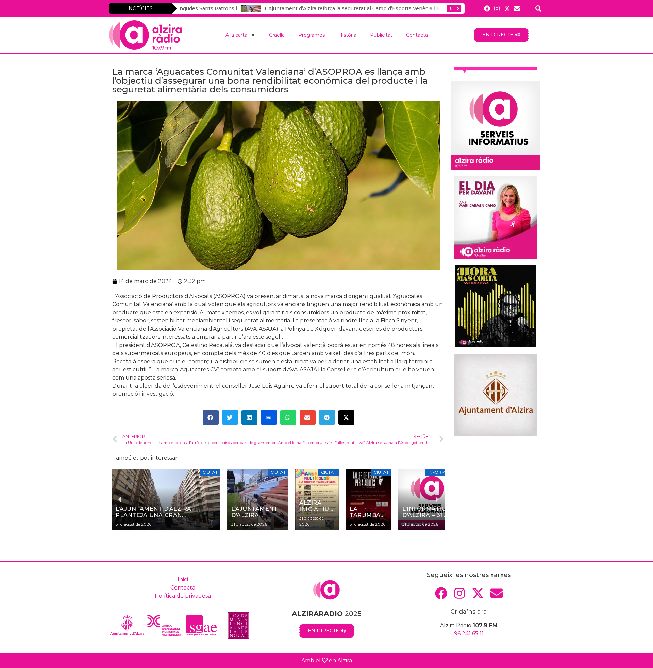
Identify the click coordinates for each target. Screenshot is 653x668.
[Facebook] (487, 8)
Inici (183, 579)
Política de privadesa (183, 596)
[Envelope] (517, 8)
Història (347, 35)
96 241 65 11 (469, 633)
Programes (311, 35)
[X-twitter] (507, 8)
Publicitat (381, 35)
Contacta (417, 35)
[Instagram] (497, 8)
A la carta (236, 35)
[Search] (538, 8)
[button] (211, 417)
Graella (277, 35)
